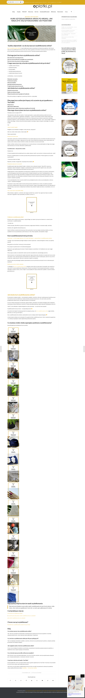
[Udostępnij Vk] (42, 680)
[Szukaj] (71, 11)
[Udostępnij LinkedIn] (31, 680)
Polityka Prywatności (52, 690)
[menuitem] (13, 11)
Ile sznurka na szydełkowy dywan (15, 613)
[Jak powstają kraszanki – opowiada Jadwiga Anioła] (1, 349)
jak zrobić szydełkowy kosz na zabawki (16, 618)
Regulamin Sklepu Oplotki (62, 690)
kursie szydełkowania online (20, 266)
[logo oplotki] (42, 6)
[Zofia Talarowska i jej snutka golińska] (84, 349)
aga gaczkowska (37, 672)
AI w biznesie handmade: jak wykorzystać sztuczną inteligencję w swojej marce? (68, 31)
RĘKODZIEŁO (27, 16)
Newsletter (45, 690)
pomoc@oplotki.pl (29, 690)
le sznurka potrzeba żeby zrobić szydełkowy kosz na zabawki (22, 615)
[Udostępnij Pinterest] (26, 680)
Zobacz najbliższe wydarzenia (68, 19)
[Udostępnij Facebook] (10, 680)
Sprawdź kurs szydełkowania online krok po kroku (19, 624)
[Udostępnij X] (15, 680)
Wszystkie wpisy (34, 16)
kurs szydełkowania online (42, 311)
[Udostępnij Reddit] (47, 680)
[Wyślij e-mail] (53, 680)
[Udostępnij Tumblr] (37, 680)
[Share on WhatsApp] (21, 680)
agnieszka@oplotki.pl (37, 690)
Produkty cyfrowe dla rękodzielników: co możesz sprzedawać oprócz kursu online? (69, 27)
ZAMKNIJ (82, 675)
